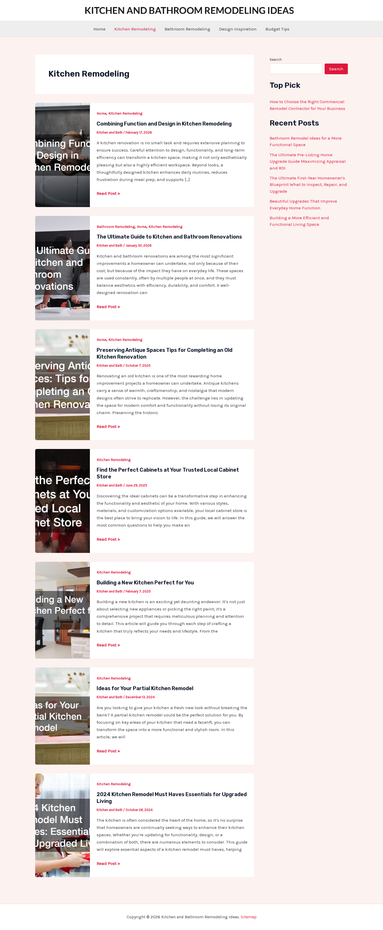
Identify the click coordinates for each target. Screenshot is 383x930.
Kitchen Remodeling (135, 29)
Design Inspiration (238, 29)
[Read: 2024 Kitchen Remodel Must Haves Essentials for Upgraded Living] (62, 824)
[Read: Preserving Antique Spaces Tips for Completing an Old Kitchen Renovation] (62, 384)
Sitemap (249, 916)
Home (100, 29)
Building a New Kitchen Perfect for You (145, 582)
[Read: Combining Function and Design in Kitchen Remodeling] (62, 154)
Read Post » (108, 193)
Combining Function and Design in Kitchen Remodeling (164, 124)
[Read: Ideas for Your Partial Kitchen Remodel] (62, 715)
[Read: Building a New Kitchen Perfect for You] (62, 609)
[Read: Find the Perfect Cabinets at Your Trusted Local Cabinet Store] (62, 500)
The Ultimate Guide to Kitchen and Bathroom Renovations (169, 237)
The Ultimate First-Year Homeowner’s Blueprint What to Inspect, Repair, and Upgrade (308, 184)
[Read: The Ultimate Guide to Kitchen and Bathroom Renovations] (62, 267)
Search (276, 59)
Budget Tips (277, 29)
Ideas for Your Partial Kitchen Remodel (145, 688)
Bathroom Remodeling (187, 29)
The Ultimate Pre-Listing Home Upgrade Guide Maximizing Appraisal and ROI (308, 161)
